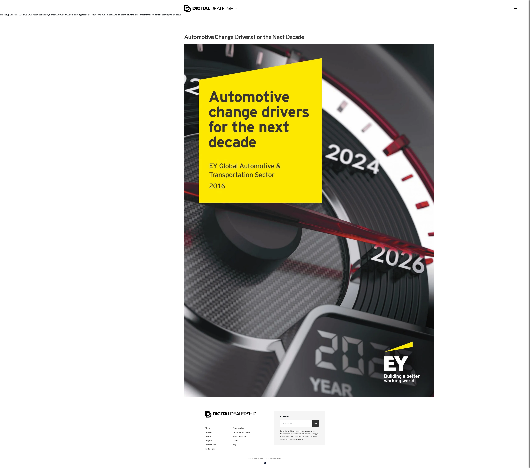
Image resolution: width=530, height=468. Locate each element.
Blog (234, 444)
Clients (208, 436)
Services (208, 432)
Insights (208, 440)
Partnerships (210, 444)
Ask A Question (239, 436)
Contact (236, 440)
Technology (210, 449)
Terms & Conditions (241, 432)
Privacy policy (238, 428)
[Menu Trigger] (515, 8)
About (207, 428)
